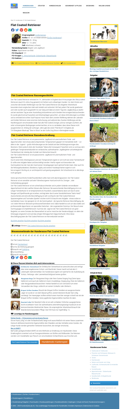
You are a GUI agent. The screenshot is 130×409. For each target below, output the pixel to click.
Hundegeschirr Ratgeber (98, 222)
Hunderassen (28, 6)
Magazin (26, 13)
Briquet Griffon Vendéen (29, 290)
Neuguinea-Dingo (27, 278)
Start (12, 20)
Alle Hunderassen (69, 63)
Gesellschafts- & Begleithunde (101, 376)
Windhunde (95, 378)
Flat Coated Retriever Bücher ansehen (41, 226)
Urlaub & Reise (104, 6)
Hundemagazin (17, 398)
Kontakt (71, 406)
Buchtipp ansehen (17, 221)
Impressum (78, 406)
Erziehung (90, 6)
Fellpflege (25, 249)
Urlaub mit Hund (82, 402)
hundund (24, 406)
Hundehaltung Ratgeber (20, 402)
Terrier (94, 358)
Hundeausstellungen (47, 402)
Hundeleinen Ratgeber (97, 245)
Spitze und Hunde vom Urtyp (101, 362)
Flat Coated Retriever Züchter (48, 63)
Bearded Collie (26, 302)
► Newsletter (95, 383)
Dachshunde (96, 360)
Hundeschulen (55, 6)
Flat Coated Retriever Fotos (24, 63)
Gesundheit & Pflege (73, 6)
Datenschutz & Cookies (91, 406)
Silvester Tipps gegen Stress (100, 98)
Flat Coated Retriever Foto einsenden (24, 342)
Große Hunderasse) (54, 38)
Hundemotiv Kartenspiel (54, 341)
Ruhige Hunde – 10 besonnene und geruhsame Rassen (29, 318)
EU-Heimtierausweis (97, 342)
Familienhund (22, 244)
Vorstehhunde (96, 369)
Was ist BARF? (16, 328)
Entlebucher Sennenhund (30, 267)
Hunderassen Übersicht (99, 41)
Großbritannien (40, 35)
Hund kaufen (34, 402)
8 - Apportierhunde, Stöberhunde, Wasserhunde (39, 56)
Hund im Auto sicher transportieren (102, 296)
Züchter (41, 6)
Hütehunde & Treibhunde (100, 351)
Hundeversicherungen (96, 402)
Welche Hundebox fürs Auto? (100, 319)
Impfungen (72, 402)
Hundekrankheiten (61, 402)
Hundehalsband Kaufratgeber (100, 269)
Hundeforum (28, 398)
